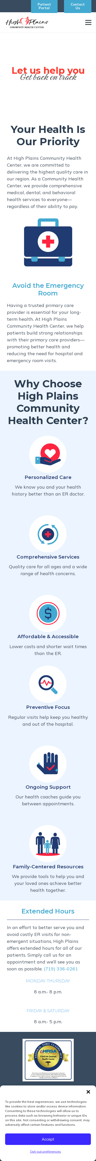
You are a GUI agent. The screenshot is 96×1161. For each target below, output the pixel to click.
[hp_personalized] (48, 454)
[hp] (48, 613)
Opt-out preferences (45, 1151)
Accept (48, 1139)
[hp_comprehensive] (48, 533)
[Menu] (88, 22)
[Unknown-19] (48, 1060)
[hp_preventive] (48, 684)
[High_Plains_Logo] (27, 22)
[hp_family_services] (48, 843)
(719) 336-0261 (61, 969)
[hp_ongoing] (48, 764)
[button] (88, 1091)
